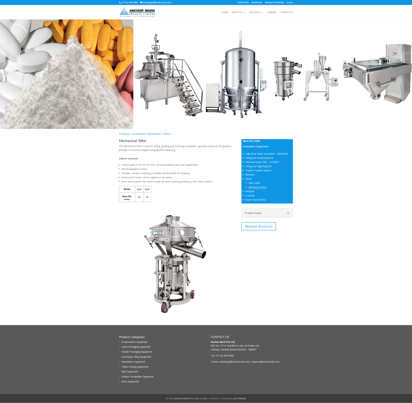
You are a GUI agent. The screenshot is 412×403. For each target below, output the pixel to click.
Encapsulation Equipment (134, 341)
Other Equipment (130, 381)
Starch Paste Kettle (255, 199)
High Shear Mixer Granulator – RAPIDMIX (266, 153)
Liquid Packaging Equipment (135, 346)
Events (290, 2)
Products (254, 12)
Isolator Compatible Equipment (137, 376)
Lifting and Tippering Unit (258, 166)
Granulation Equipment (146, 134)
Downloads (257, 2)
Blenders (250, 174)
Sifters (167, 134)
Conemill (249, 195)
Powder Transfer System (258, 170)
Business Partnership (274, 2)
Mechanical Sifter (258, 187)
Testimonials (243, 2)
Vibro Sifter (254, 183)
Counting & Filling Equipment (136, 356)
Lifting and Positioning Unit (259, 157)
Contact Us (287, 12)
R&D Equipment (129, 371)
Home (225, 12)
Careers (272, 12)
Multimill (249, 191)
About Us (237, 12)
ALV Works (240, 398)
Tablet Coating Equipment (134, 366)
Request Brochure (258, 226)
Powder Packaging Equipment (136, 351)
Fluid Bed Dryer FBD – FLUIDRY (262, 162)
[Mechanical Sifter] (175, 319)
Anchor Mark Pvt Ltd (186, 398)
